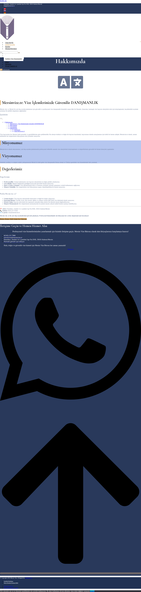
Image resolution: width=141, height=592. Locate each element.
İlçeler (7, 47)
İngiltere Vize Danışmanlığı (13, 59)
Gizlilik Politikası (8, 581)
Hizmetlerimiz (11, 49)
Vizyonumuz (13, 127)
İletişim (8, 64)
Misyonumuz (13, 125)
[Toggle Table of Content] (1, 119)
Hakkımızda (10, 45)
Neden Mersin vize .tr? (19, 131)
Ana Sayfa (9, 43)
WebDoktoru (28, 578)
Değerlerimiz (13, 128)
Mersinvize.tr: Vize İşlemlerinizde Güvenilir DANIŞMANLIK (27, 124)
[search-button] (19, 52)
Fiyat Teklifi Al (11, 66)
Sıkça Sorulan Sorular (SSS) (11, 583)
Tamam (92, 591)
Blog (7, 62)
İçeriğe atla (3, 1)
